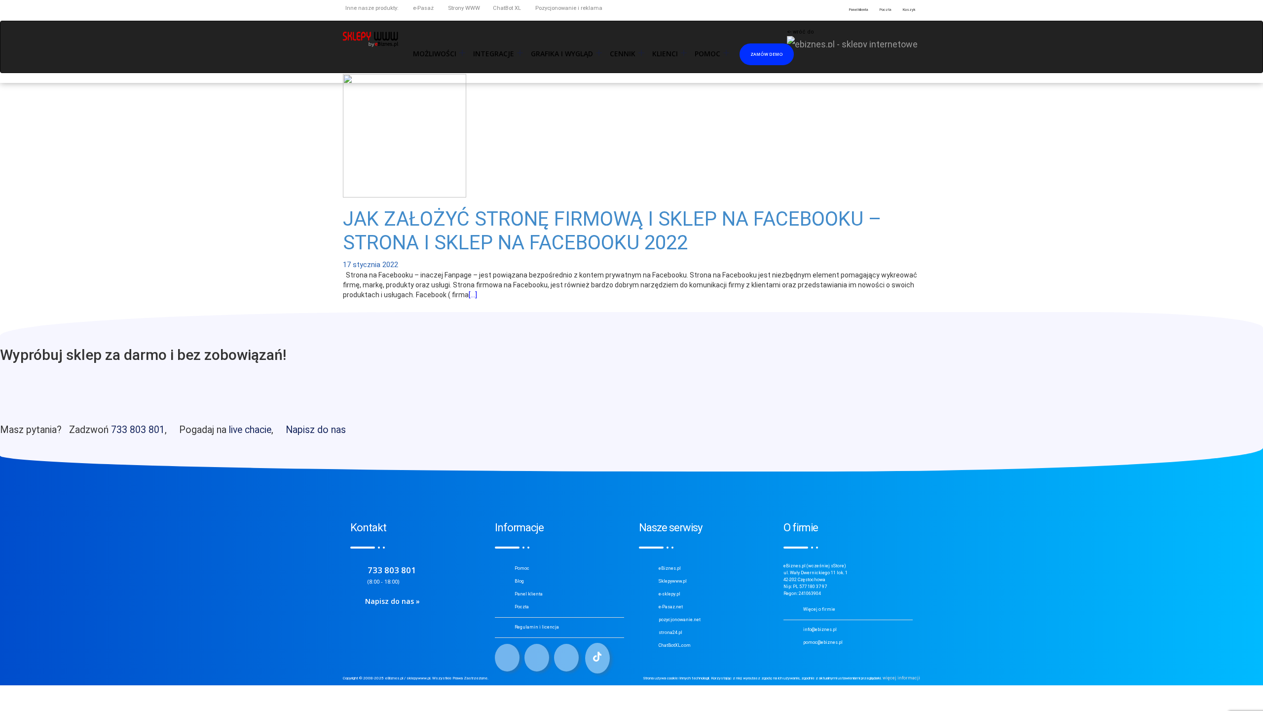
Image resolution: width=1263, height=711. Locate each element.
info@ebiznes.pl (820, 629)
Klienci (665, 53)
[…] (473, 295)
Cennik (622, 53)
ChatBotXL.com (675, 645)
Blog (519, 581)
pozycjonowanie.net (680, 619)
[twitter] (536, 658)
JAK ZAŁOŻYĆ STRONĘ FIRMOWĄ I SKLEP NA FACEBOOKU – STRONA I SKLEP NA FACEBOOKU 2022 (612, 230)
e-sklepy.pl (669, 594)
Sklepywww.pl (673, 581)
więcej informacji (901, 677)
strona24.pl (670, 632)
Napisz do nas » (392, 601)
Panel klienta (529, 594)
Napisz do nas (316, 429)
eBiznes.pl (670, 568)
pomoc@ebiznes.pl (823, 642)
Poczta (522, 606)
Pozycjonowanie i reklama (568, 8)
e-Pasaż (422, 8)
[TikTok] (597, 658)
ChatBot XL (507, 8)
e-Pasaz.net (671, 606)
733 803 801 (138, 429)
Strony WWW (463, 8)
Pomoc (522, 568)
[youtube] (566, 658)
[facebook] (507, 658)
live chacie (250, 429)
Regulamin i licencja (537, 627)
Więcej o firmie (819, 609)
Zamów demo (766, 54)
